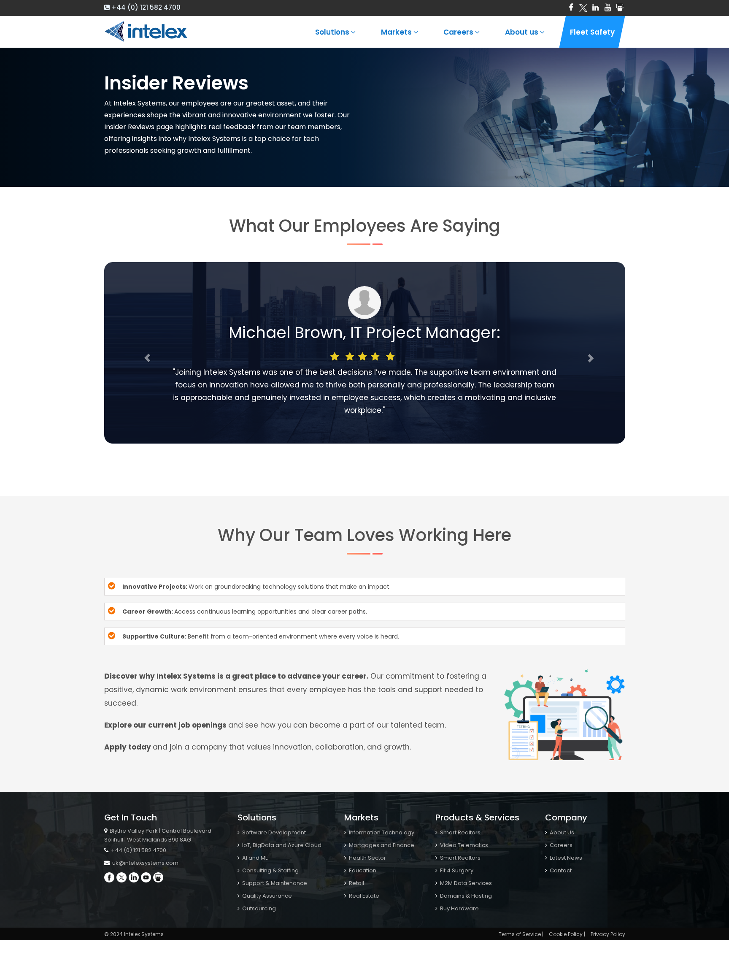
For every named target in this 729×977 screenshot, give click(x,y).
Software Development (273, 832)
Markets (397, 32)
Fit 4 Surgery (456, 870)
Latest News (565, 858)
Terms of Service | (521, 934)
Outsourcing (258, 908)
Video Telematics (463, 845)
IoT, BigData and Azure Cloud (281, 845)
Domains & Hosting (465, 896)
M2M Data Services (465, 883)
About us (522, 32)
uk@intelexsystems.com (144, 863)
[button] (143, 353)
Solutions (333, 32)
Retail (356, 883)
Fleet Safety (592, 32)
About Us (561, 832)
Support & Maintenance (274, 883)
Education (362, 870)
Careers (459, 32)
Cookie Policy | (567, 934)
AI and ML (254, 858)
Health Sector (367, 858)
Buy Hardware (459, 908)
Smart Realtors (460, 832)
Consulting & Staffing (270, 870)
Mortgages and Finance (381, 845)
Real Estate (363, 896)
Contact (560, 870)
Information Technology (381, 832)
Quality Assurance (266, 896)
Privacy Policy (608, 934)
